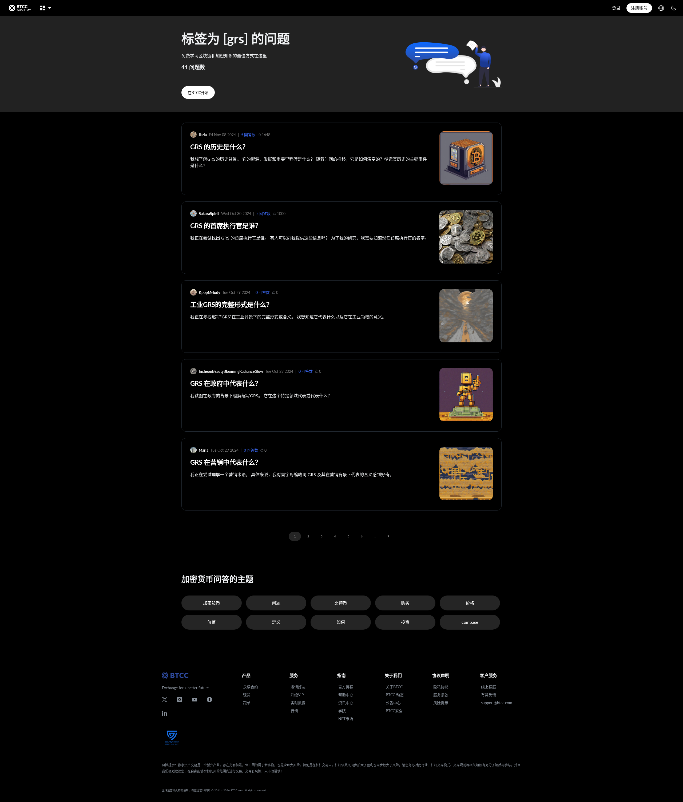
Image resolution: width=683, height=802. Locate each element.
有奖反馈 (488, 694)
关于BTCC (394, 686)
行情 (294, 710)
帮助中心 (345, 694)
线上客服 (488, 686)
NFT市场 (345, 718)
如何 (340, 622)
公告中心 (393, 702)
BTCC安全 (394, 710)
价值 (211, 622)
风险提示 (440, 702)
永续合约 (250, 686)
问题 (276, 602)
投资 (405, 622)
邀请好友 (298, 686)
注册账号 (639, 7)
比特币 (340, 602)
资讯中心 (345, 702)
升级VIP (297, 694)
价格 (470, 602)
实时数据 (298, 702)
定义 (276, 622)
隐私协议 (440, 686)
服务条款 (440, 694)
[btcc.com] (19, 8)
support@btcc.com (496, 702)
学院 (342, 710)
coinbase (470, 622)
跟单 (247, 702)
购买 (405, 602)
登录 (616, 7)
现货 (247, 694)
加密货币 (211, 602)
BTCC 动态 (395, 694)
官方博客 (345, 686)
